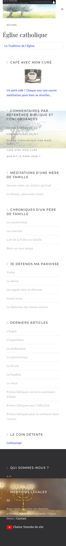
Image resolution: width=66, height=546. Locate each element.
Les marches (15, 231)
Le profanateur (16, 348)
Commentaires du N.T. (23, 134)
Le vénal (12, 383)
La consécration (17, 222)
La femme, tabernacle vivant (25, 194)
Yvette (11, 272)
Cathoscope (14, 443)
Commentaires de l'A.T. (24, 128)
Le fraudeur (14, 374)
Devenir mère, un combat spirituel (29, 185)
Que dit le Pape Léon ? (24, 156)
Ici (8, 500)
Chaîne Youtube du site (28, 527)
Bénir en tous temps (20, 248)
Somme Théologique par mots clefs (29, 142)
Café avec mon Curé (22, 150)
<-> (9, 476)
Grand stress (15, 298)
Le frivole (13, 366)
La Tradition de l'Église (19, 46)
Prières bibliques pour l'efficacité (28, 405)
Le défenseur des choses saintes (27, 307)
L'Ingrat (12, 331)
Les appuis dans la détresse (24, 290)
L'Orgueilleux (15, 340)
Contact (21, 518)
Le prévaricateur (17, 357)
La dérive (13, 281)
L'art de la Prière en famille (24, 240)
